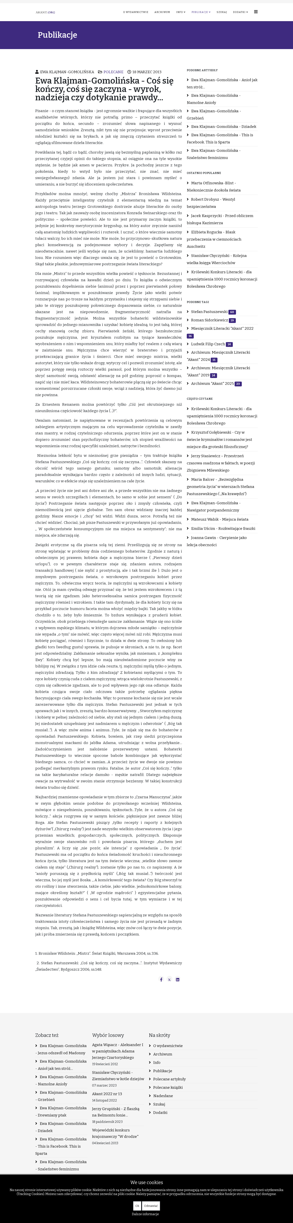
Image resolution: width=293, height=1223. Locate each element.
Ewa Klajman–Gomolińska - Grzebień (214, 114)
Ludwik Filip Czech (210, 344)
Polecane (113, 72)
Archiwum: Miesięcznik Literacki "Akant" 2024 (218, 356)
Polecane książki (167, 1087)
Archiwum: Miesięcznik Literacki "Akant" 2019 (218, 371)
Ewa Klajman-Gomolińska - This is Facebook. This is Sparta (220, 138)
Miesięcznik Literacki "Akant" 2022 (221, 332)
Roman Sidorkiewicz (212, 320)
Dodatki (239, 12)
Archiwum (162, 12)
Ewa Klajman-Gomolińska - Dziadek (223, 126)
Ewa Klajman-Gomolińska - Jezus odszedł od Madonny (61, 1049)
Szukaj (222, 12)
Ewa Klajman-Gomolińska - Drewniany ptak (61, 1111)
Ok (137, 1206)
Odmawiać (151, 1206)
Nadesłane (162, 1096)
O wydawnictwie (135, 12)
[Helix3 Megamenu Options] (256, 12)
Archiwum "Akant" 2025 (215, 383)
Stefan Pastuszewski (212, 311)
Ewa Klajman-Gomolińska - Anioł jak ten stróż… (222, 83)
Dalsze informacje (145, 1214)
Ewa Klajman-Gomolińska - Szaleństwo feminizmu (214, 154)
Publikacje (200, 12)
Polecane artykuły (169, 1079)
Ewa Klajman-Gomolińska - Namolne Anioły (214, 99)
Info (179, 12)
